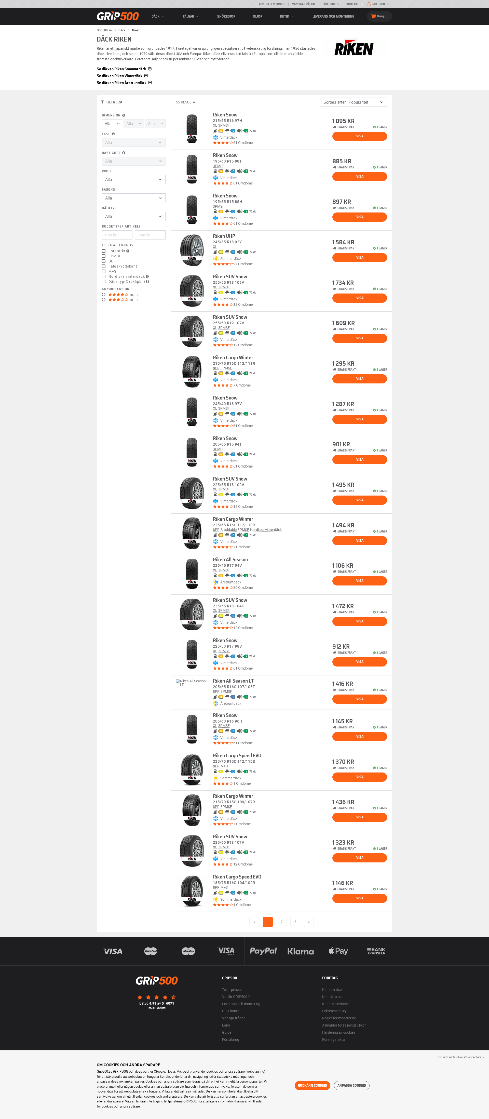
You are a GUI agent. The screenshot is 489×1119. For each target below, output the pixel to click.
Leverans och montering (333, 16)
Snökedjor (226, 16)
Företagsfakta (333, 1039)
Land (226, 1025)
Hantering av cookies (338, 1032)
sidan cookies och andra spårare (158, 1096)
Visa (359, 136)
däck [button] (156, 16)
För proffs (330, 4)
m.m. (134, 294)
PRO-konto (230, 1010)
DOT (112, 261)
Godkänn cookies (312, 1085)
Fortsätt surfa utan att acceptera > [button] (460, 1057)
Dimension (111, 115)
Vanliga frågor (303, 4)
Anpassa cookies (351, 1085)
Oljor (257, 16)
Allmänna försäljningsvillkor (344, 1025)
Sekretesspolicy (334, 1010)
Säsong (108, 189)
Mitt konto (380, 4)
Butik (285, 16)
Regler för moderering (339, 1018)
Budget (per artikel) (121, 226)
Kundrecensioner (271, 4)
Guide (226, 1032)
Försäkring (230, 1039)
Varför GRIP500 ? (236, 996)
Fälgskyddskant (122, 266)
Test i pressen (232, 989)
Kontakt (352, 4)
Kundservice (332, 989)
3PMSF (114, 256)
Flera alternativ (117, 245)
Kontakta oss (332, 996)
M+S (112, 271)
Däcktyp (109, 208)
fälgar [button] (189, 16)
